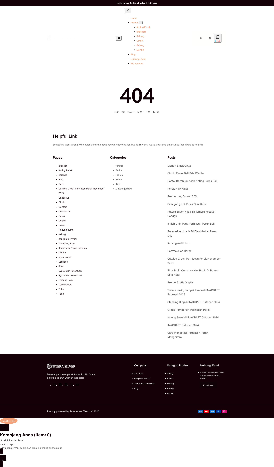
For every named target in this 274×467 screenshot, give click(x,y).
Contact (63, 206)
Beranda (63, 174)
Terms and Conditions (144, 383)
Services (63, 261)
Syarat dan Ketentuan (70, 270)
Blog (61, 179)
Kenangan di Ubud (178, 243)
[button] (208, 385)
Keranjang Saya (67, 243)
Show (119, 179)
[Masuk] (210, 38)
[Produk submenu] (141, 22)
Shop (61, 266)
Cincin (62, 202)
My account (65, 257)
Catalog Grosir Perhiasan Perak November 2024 (194, 261)
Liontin (62, 252)
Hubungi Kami (66, 229)
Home (134, 18)
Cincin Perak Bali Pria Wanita (185, 173)
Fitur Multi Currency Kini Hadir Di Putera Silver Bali (192, 272)
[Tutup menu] (128, 10)
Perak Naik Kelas (177, 188)
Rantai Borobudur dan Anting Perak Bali (192, 181)
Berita (119, 170)
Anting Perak (65, 170)
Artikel (119, 165)
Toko (61, 289)
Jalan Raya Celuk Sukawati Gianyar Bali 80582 (212, 375)
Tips (118, 184)
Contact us (64, 211)
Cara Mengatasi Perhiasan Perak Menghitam (187, 335)
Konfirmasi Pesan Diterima (73, 248)
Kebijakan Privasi (68, 238)
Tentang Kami (66, 280)
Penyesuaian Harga (179, 251)
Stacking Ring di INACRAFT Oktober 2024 (193, 302)
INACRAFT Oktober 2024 (183, 325)
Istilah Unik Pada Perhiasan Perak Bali (191, 223)
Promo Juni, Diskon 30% (182, 196)
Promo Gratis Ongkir (180, 282)
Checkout (64, 197)
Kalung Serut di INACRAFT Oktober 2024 (193, 317)
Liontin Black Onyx (179, 165)
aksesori (63, 165)
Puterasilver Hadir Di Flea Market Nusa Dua (191, 233)
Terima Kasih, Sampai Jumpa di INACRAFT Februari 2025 (193, 292)
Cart (61, 184)
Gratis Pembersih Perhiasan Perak (188, 309)
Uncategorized (124, 188)
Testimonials (65, 284)
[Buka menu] (119, 38)
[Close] (4, 427)
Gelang (62, 220)
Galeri (62, 216)
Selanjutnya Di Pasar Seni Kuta (186, 204)
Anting (170, 373)
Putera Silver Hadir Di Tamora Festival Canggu (191, 214)
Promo (119, 174)
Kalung (62, 234)
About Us (138, 373)
